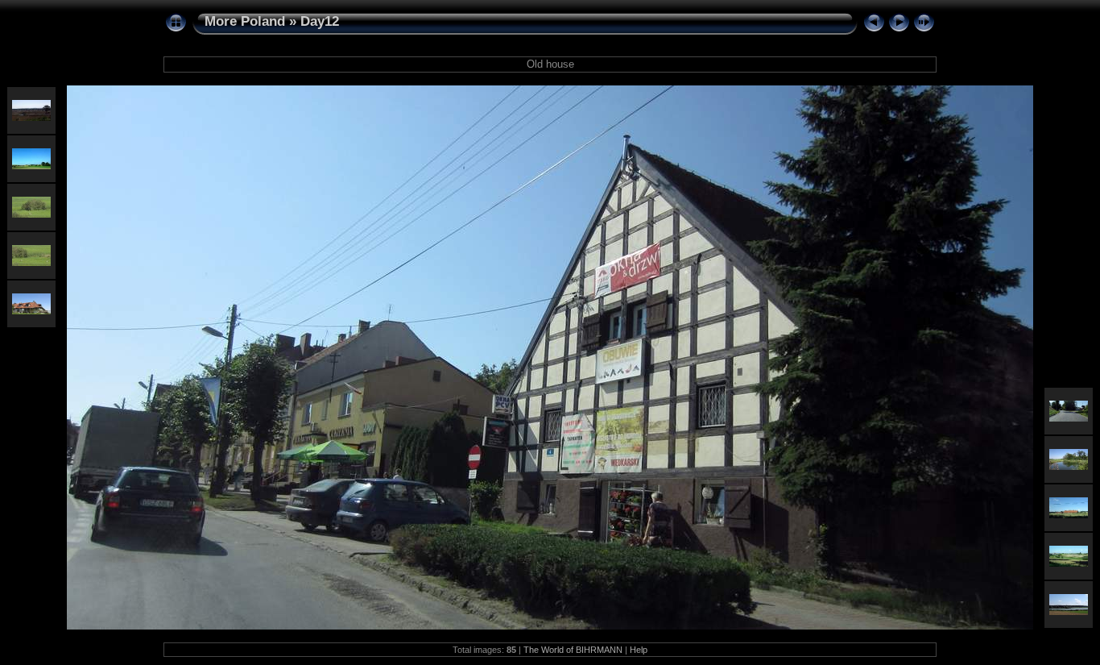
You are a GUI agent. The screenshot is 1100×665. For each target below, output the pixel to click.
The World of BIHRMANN (572, 650)
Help (638, 650)
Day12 (319, 21)
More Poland (245, 21)
